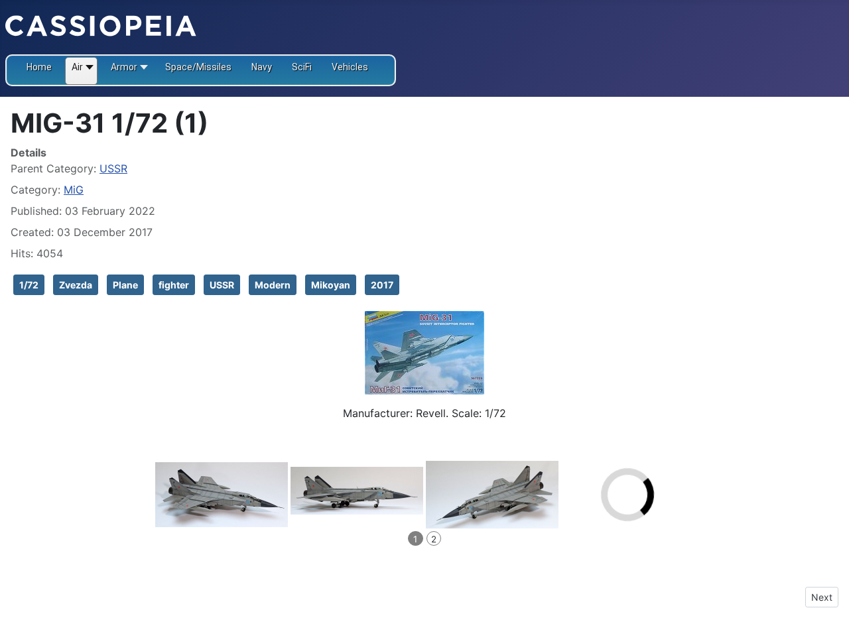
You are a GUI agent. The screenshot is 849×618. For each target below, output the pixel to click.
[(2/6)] (357, 491)
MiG (74, 189)
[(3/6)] (492, 494)
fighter (174, 284)
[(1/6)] (221, 494)
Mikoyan (330, 284)
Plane (125, 284)
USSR (113, 168)
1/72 (28, 284)
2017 (382, 284)
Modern (273, 284)
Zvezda (75, 284)
